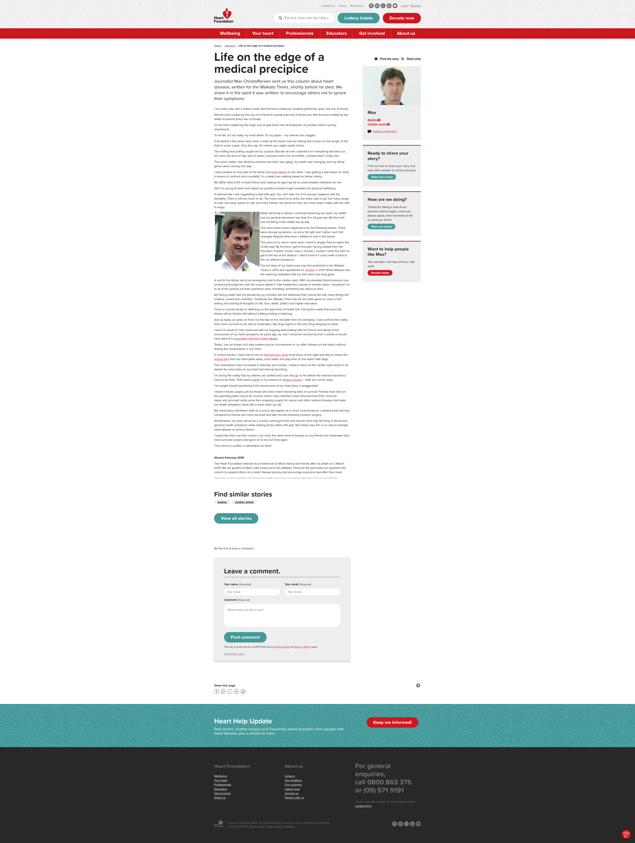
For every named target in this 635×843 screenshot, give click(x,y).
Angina (372, 120)
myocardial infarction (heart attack (255, 338)
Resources (357, 6)
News (342, 6)
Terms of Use (282, 647)
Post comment (245, 637)
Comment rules (234, 654)
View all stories (236, 518)
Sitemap (289, 826)
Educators (336, 33)
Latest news (292, 789)
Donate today (380, 273)
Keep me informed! (392, 722)
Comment (237, 600)
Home (217, 45)
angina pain (221, 359)
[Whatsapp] (223, 691)
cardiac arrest (244, 502)
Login (404, 6)
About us (406, 33)
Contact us (328, 6)
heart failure (279, 172)
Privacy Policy (302, 647)
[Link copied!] (243, 691)
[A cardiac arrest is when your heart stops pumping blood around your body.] (388, 124)
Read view (414, 59)
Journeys (230, 45)
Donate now (401, 18)
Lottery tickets (358, 18)
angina (222, 502)
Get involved (372, 33)
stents (256, 380)
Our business (293, 784)
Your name (237, 584)
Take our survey (381, 226)
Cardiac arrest (377, 124)
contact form (363, 806)
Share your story (382, 177)
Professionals (300, 33)
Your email (298, 584)
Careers (290, 776)
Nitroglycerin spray (276, 355)
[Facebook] (216, 691)
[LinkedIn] (236, 691)
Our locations (293, 780)
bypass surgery (292, 380)
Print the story (389, 59)
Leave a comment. (385, 131)
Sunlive (310, 270)
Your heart (262, 33)
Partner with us (294, 798)
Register (415, 6)
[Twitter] (229, 691)
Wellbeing (230, 33)
